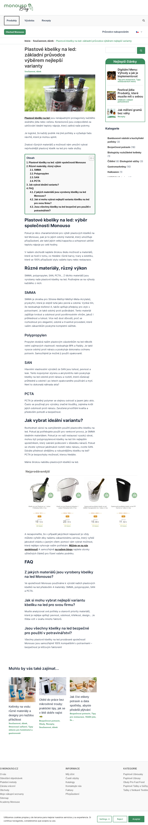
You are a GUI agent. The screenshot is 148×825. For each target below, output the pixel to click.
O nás (3, 774)
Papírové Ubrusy (131, 778)
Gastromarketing (117, 166)
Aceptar (136, 819)
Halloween (113, 172)
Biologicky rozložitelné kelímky (124, 152)
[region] (74, 818)
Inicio (27, 41)
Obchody (4, 790)
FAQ (31, 188)
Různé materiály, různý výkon (45, 166)
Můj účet (70, 774)
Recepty (46, 20)
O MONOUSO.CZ (9, 768)
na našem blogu (64, 549)
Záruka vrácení (7, 786)
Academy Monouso (10, 802)
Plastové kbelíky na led (37, 118)
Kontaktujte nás (74, 786)
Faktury (69, 790)
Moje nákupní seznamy (12, 794)
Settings (103, 819)
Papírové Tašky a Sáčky (135, 786)
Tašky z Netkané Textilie (135, 790)
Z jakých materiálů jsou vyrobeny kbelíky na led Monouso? (60, 194)
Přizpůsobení (72, 794)
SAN (36, 177)
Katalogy (70, 782)
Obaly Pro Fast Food (134, 782)
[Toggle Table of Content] (90, 158)
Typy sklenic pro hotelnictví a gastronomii (21, 730)
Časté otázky (72, 778)
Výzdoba (29, 20)
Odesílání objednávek (11, 778)
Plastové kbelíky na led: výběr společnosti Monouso (57, 162)
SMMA (37, 170)
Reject (120, 819)
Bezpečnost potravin (49, 721)
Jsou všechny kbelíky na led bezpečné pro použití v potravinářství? (62, 209)
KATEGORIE (130, 768)
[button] (144, 20)
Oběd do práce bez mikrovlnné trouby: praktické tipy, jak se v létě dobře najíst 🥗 (52, 708)
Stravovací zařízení (18, 727)
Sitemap (4, 798)
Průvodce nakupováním (115, 32)
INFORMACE (73, 768)
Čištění (111, 161)
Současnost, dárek (43, 41)
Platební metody (8, 782)
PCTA (37, 181)
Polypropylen (41, 173)
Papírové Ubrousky (133, 774)
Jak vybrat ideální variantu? (44, 185)
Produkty (12, 20)
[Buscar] (141, 50)
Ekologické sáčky (129, 161)
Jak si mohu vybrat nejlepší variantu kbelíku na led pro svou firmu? (61, 201)
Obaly (42, 724)
